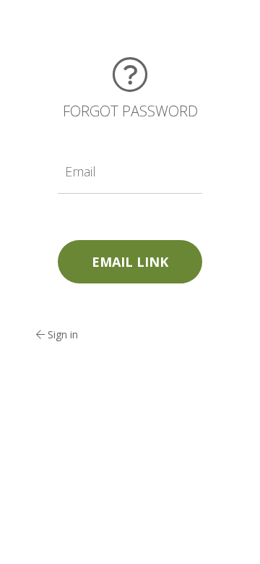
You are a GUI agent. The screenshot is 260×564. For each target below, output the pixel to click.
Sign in (61, 334)
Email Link (130, 261)
